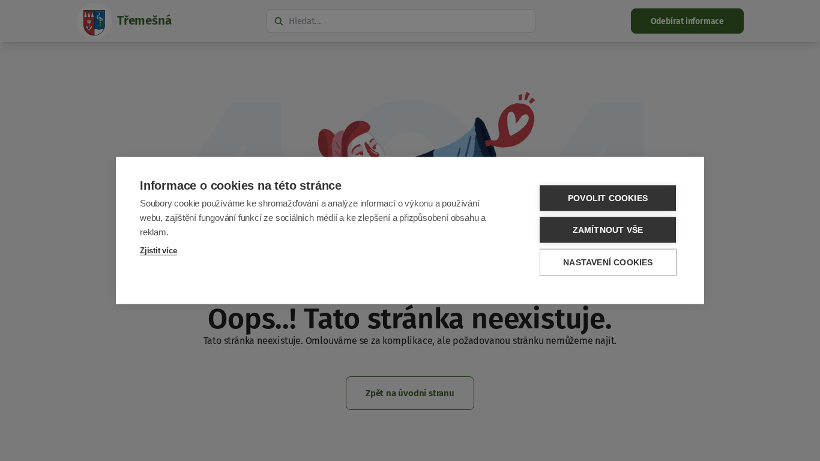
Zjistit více (158, 250)
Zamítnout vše (608, 230)
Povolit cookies (608, 198)
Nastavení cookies (608, 262)
